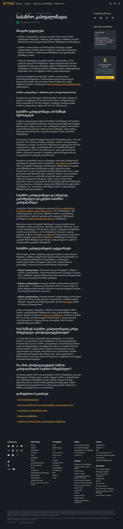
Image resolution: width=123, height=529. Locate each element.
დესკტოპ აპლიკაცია (37, 480)
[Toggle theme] (119, 3)
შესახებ (33, 445)
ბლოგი (33, 468)
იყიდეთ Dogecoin (79, 495)
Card (53, 457)
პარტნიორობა (100, 445)
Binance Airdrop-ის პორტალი (105, 488)
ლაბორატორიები (79, 452)
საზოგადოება (35, 470)
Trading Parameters (102, 486)
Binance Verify (100, 483)
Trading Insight (100, 457)
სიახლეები (34, 452)
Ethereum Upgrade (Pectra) (82, 485)
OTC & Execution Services (103, 452)
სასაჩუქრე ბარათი (57, 463)
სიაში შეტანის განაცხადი (81, 447)
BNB (97, 450)
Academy (55, 460)
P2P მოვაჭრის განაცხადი (81, 445)
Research (55, 475)
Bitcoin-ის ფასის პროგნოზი (82, 480)
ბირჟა (54, 445)
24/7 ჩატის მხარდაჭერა (103, 469)
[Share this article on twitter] (95, 18)
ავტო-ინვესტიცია (57, 468)
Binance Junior (56, 455)
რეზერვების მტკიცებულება (104, 460)
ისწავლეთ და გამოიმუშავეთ (82, 464)
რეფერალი (99, 447)
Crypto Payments (57, 452)
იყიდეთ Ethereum (79, 498)
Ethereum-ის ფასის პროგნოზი (83, 483)
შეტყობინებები (35, 475)
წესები (33, 460)
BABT (54, 473)
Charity (54, 478)
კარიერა (33, 447)
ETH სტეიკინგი (56, 470)
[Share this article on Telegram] (107, 18)
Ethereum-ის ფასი (79, 473)
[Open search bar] (109, 3)
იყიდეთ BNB (78, 490)
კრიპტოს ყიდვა (57, 447)
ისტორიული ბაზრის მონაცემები (105, 455)
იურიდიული (34, 457)
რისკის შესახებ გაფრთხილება (40, 473)
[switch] (13, 469)
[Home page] (8, 3)
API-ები (98, 481)
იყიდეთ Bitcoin (78, 488)
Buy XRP (76, 493)
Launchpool (55, 465)
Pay (53, 450)
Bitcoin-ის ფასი (78, 471)
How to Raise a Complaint (103, 495)
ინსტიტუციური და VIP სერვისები (83, 450)
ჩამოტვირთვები (35, 478)
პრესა (32, 455)
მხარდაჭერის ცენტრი (102, 471)
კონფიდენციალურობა (37, 463)
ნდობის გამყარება (36, 465)
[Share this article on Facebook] (101, 18)
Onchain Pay (78, 455)
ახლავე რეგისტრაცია (105, 77)
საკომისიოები (100, 478)
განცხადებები (35, 450)
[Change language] (115, 3)
